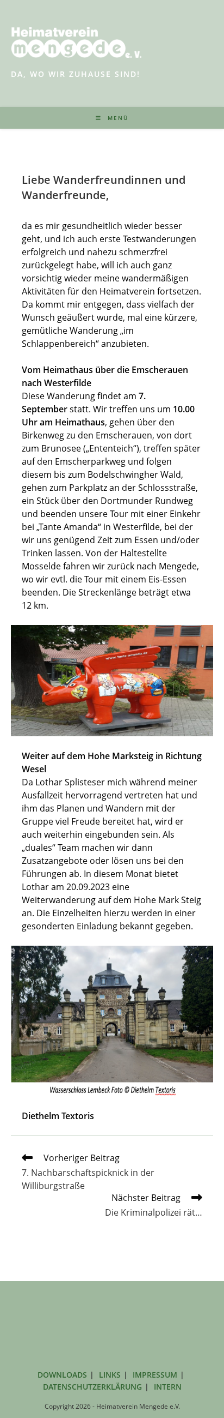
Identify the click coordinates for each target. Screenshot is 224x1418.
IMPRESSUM (155, 1374)
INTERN (168, 1386)
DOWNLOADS (62, 1374)
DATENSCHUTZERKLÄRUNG (92, 1386)
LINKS (110, 1374)
